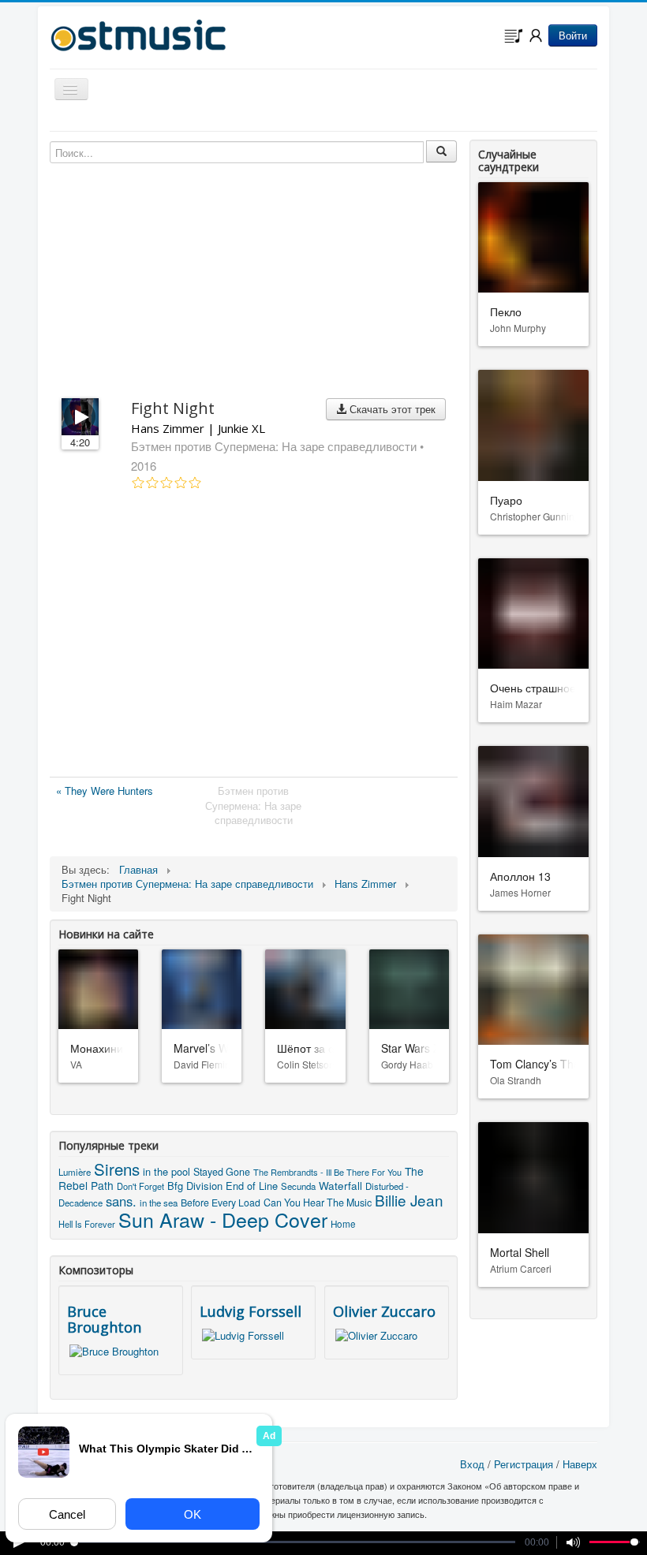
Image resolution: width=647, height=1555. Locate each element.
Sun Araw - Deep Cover (222, 1219)
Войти (573, 35)
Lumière (74, 1171)
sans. (121, 1200)
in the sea (159, 1202)
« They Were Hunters (104, 790)
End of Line (252, 1185)
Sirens (117, 1168)
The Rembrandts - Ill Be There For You (327, 1171)
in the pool (166, 1171)
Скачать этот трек (391, 408)
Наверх (580, 1463)
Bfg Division (195, 1185)
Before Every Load (220, 1202)
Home (343, 1224)
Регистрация (523, 1463)
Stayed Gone (221, 1172)
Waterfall (340, 1185)
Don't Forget (140, 1186)
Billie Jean (409, 1199)
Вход (472, 1463)
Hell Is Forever (86, 1224)
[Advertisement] (254, 636)
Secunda (298, 1186)
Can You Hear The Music (318, 1202)
